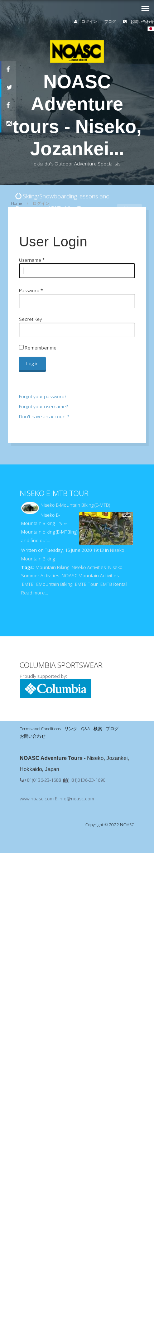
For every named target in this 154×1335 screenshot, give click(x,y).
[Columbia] (55, 696)
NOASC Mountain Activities (90, 575)
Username (32, 260)
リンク (70, 728)
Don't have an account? (44, 416)
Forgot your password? (42, 396)
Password (31, 290)
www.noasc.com (37, 798)
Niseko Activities (89, 567)
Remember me (40, 347)
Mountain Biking (52, 567)
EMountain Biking (54, 584)
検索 (97, 728)
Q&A (85, 728)
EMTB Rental (113, 584)
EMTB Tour (86, 584)
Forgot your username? (43, 406)
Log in (32, 363)
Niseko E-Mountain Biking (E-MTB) (75, 505)
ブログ (110, 21)
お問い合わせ (141, 21)
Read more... (34, 592)
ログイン (88, 21)
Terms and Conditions (40, 728)
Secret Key (30, 319)
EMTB (28, 584)
